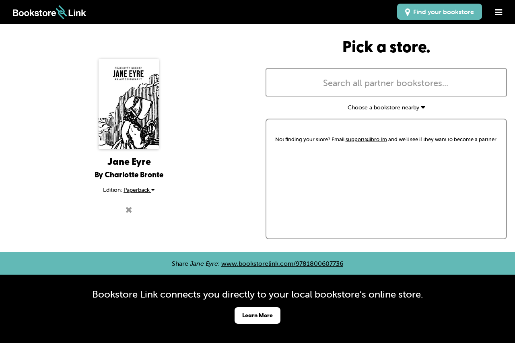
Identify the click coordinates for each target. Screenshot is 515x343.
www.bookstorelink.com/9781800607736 (282, 263)
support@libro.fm (366, 139)
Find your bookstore (442, 12)
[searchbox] (386, 83)
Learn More (257, 315)
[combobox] (386, 82)
